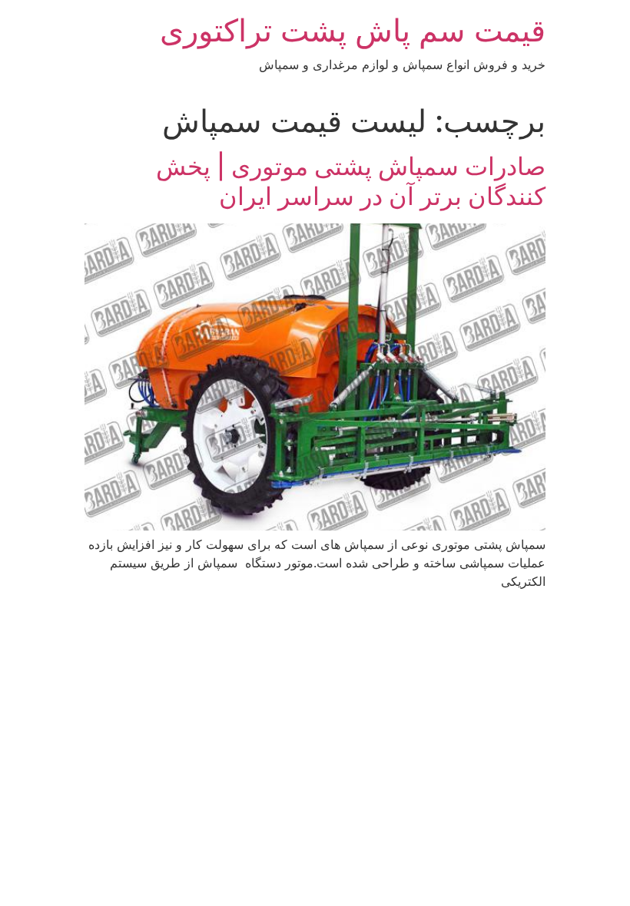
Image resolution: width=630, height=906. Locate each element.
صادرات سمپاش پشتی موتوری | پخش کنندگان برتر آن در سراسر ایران (350, 180)
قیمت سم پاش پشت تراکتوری (352, 30)
